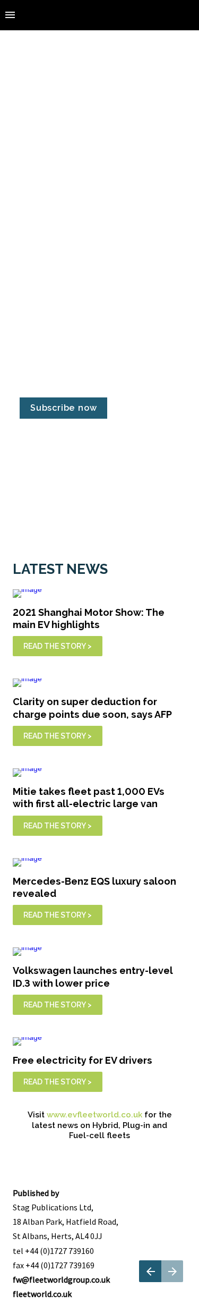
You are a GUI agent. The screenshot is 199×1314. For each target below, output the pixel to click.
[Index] (10, 15)
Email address (44, 298)
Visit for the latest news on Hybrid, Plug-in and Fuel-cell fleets (101, 1125)
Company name (47, 348)
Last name (38, 247)
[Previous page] (150, 1271)
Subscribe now (63, 408)
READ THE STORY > (57, 646)
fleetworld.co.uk (42, 1293)
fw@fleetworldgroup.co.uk (61, 1279)
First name (38, 197)
